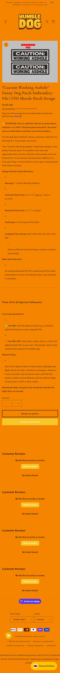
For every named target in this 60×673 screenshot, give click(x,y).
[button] (6, 22)
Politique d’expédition (35, 646)
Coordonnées (51, 646)
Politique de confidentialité (43, 641)
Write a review (30, 466)
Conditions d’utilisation (15, 646)
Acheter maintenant (30, 422)
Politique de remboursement (19, 641)
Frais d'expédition (8, 109)
